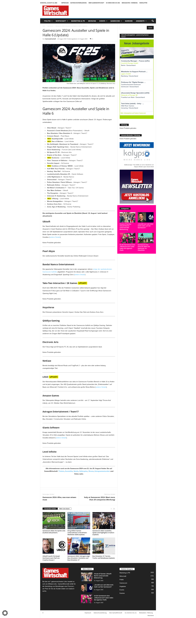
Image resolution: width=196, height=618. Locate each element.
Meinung (92, 21)
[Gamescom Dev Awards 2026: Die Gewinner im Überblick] (146, 238)
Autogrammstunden (102, 471)
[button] (152, 20)
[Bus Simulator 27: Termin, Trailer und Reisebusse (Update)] (103, 545)
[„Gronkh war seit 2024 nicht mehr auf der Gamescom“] (146, 217)
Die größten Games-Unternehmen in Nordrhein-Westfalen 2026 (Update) (77, 533)
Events (102, 21)
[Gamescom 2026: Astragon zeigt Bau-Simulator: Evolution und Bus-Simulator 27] (78, 545)
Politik (47, 21)
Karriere (129, 21)
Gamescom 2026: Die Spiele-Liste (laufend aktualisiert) (54, 532)
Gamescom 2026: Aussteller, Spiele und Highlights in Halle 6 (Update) (103, 533)
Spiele (76, 471)
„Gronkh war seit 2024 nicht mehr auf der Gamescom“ (145, 226)
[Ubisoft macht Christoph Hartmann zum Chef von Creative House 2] (54, 545)
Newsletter (143, 3)
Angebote (140, 21)
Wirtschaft (61, 21)
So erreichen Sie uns (113, 3)
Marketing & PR (78, 21)
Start (44, 26)
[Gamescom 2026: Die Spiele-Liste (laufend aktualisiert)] (54, 520)
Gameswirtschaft (50, 39)
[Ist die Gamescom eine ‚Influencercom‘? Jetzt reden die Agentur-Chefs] (128, 238)
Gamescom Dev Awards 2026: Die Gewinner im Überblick (144, 247)
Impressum (65, 3)
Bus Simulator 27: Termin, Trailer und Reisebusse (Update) (103, 557)
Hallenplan (83, 471)
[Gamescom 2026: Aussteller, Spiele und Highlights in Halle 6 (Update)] (103, 520)
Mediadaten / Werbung (130, 3)
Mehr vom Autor (64, 508)
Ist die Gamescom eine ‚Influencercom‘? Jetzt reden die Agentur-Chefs (127, 247)
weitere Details (55, 237)
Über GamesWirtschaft (96, 3)
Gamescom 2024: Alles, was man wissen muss (59, 498)
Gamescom (115, 21)
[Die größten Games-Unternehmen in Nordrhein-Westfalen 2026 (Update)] (78, 520)
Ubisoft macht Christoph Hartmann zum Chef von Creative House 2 (51, 558)
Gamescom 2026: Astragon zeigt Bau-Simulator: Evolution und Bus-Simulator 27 (78, 558)
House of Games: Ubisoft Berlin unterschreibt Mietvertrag (125, 226)
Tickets (61, 471)
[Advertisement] (114, 11)
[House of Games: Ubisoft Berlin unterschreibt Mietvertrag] (128, 217)
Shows (91, 471)
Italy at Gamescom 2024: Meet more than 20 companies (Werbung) (99, 498)
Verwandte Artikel (50, 508)
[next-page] (114, 509)
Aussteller (69, 471)
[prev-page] (111, 509)
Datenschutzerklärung (78, 3)
